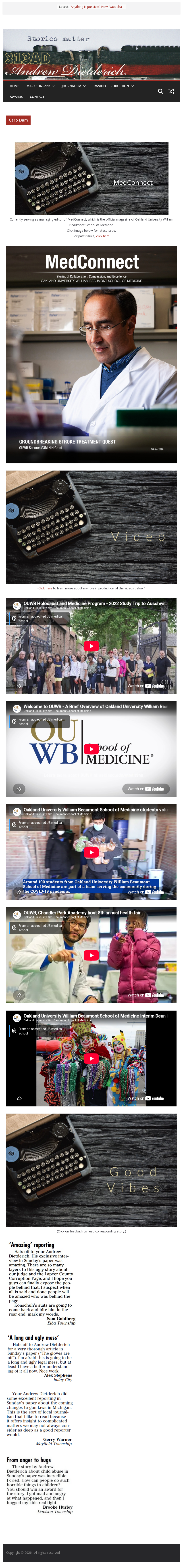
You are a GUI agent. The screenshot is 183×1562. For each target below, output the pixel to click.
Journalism (71, 86)
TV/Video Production (111, 86)
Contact (37, 97)
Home (14, 86)
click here (103, 236)
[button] (52, 86)
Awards (16, 97)
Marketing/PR (38, 86)
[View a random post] (171, 91)
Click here (45, 588)
